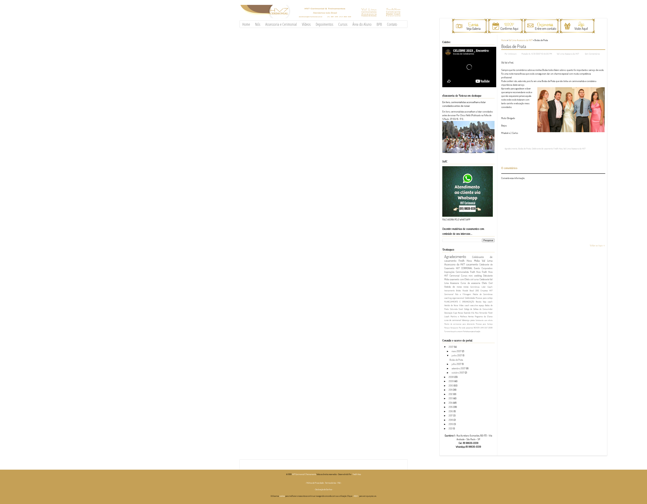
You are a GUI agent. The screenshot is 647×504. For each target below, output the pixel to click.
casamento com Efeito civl (461, 279)
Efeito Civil (487, 283)
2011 (451, 389)
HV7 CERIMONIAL (464, 268)
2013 (451, 398)
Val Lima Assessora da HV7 (520, 40)
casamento (472, 264)
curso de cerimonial (452, 320)
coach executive (471, 305)
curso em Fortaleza (463, 331)
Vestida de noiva (453, 286)
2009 (451, 381)
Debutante (487, 275)
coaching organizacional (454, 298)
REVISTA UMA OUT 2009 (483, 327)
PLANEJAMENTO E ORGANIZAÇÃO (459, 301)
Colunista (454, 309)
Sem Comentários (592, 53)
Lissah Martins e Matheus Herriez (459, 316)
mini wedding (475, 275)
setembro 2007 (459, 368)
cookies (282, 496)
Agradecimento (511, 148)
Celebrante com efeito (483, 320)
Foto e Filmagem (463, 294)
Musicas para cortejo (484, 298)
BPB (379, 24)
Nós (257, 24)
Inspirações (449, 271)
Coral (461, 309)
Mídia (446, 279)
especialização (475, 331)
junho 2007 (457, 355)
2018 (451, 419)
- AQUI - (355, 496)
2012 (451, 394)
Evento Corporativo (483, 268)
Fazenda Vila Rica (471, 312)
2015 (451, 406)
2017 (451, 415)
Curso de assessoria (470, 283)
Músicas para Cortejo (484, 324)
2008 (451, 377)
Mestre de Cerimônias (482, 294)
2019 (451, 424)
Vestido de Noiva (451, 305)
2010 (451, 385)
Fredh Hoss (487, 271)
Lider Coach (487, 286)
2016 (451, 411)
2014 (451, 402)
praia (472, 320)
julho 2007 (457, 364)
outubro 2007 (458, 372)
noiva (466, 286)
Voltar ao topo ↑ (597, 245)
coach (490, 301)
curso (476, 279)
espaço (481, 305)
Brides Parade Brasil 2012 (467, 290)
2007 (451, 346)
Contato (392, 24)
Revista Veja (481, 301)
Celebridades (470, 298)
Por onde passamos (466, 327)
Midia (477, 260)
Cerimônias (475, 286)
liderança (465, 320)
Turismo (447, 331)
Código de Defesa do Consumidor (478, 309)
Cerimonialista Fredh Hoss (468, 271)
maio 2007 (457, 351)
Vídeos (306, 24)
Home (246, 24)
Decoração (448, 312)
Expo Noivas (458, 312)
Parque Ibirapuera (451, 327)
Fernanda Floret (485, 312)
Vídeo (461, 305)
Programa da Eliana (483, 316)
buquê (453, 331)
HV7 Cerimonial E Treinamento (304, 474)
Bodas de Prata (513, 46)
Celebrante (484, 279)
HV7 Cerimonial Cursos (455, 275)
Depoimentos (324, 24)
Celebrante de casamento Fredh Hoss (547, 148)
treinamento (449, 290)
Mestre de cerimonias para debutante (459, 324)
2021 (451, 428)
